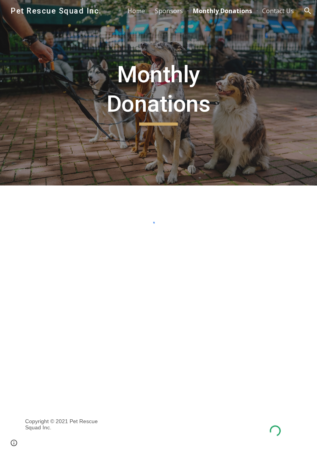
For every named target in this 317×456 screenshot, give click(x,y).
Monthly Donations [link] (222, 11)
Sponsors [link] (169, 11)
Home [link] (136, 11)
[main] (159, 92)
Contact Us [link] (278, 11)
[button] (307, 11)
